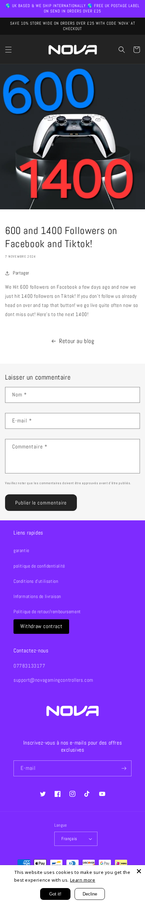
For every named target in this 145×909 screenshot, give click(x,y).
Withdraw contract (41, 626)
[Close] (139, 871)
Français (69, 838)
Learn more (82, 880)
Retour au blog (76, 341)
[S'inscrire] (123, 768)
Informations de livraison (37, 596)
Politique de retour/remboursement (47, 611)
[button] (8, 49)
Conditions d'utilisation (35, 581)
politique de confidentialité (39, 566)
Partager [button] (21, 273)
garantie (21, 550)
